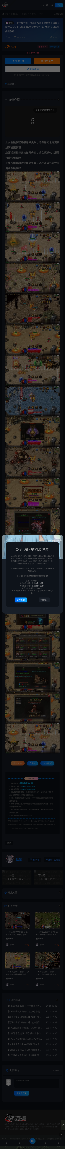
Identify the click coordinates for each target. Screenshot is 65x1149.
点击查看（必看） (38, 583)
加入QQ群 (21, 600)
